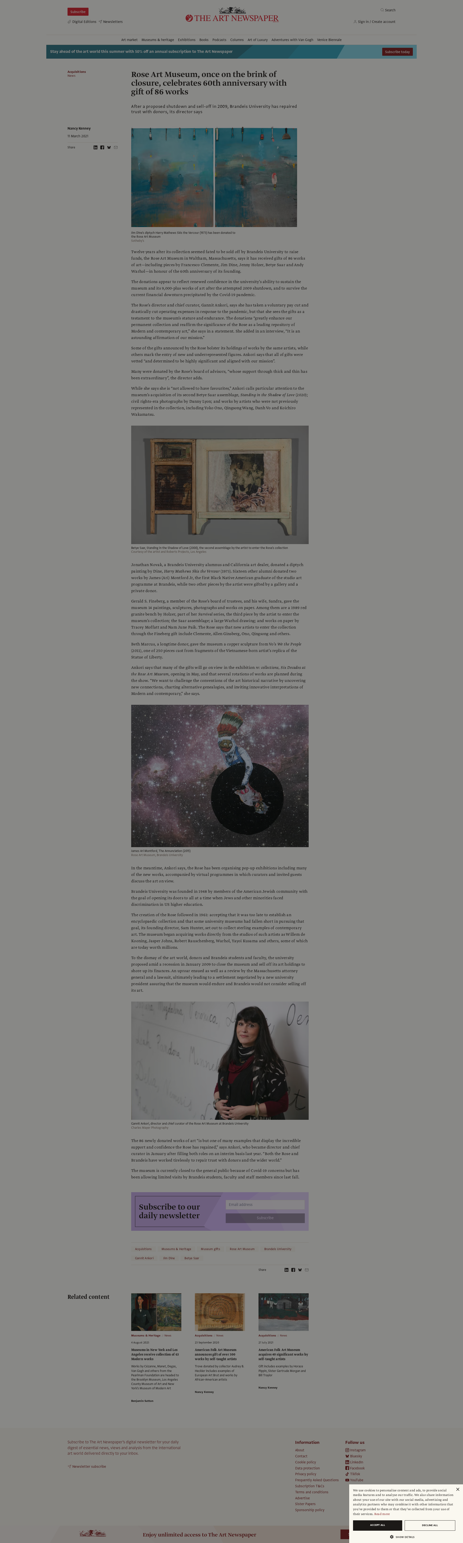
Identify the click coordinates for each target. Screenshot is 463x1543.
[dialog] (406, 1513)
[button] (404, 1537)
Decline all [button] (430, 1525)
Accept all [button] (377, 1525)
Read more (382, 1514)
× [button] (457, 1489)
